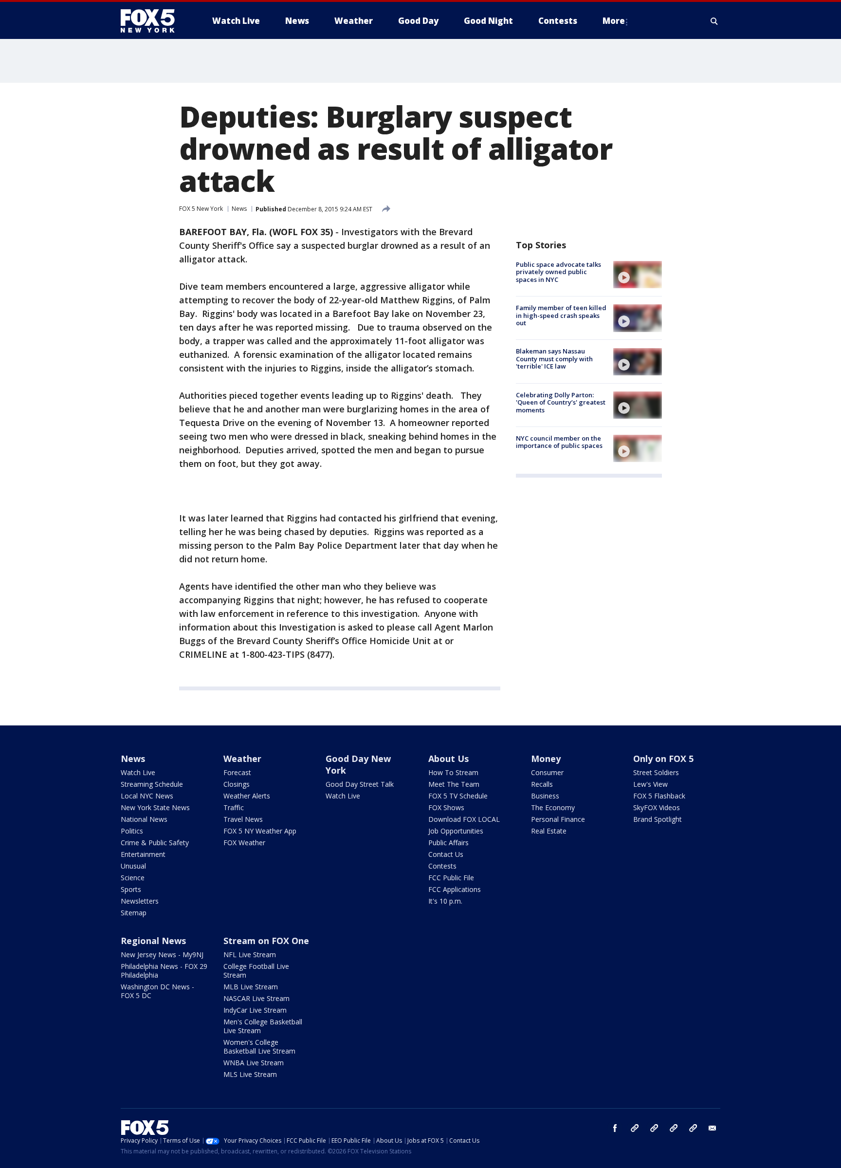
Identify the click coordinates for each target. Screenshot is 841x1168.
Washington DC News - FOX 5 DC (157, 991)
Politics (132, 830)
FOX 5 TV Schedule (458, 795)
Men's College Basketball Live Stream (262, 1026)
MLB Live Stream (250, 986)
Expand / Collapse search (714, 21)
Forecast (237, 772)
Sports (131, 889)
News (239, 208)
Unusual (133, 866)
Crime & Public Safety (155, 842)
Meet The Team (453, 784)
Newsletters (140, 901)
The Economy (553, 807)
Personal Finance (558, 819)
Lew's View (650, 784)
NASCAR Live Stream (256, 998)
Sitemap (133, 912)
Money (546, 758)
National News (144, 819)
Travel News (243, 819)
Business (545, 795)
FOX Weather (244, 842)
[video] (637, 274)
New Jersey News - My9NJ (162, 954)
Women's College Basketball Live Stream (259, 1047)
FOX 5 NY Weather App (259, 830)
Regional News (153, 940)
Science (133, 877)
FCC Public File (451, 877)
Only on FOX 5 (663, 758)
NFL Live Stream (249, 954)
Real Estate (549, 830)
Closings (236, 784)
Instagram (634, 1128)
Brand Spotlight (657, 819)
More (614, 20)
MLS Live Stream (250, 1074)
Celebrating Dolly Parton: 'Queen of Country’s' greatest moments (560, 402)
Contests (442, 866)
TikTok (654, 1128)
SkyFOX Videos (656, 807)
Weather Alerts (246, 795)
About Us (448, 758)
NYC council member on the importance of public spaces (559, 442)
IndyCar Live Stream (255, 1010)
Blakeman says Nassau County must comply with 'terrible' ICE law (554, 359)
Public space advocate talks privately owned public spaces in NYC (558, 272)
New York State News (155, 807)
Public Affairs (448, 842)
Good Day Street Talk (360, 784)
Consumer (547, 772)
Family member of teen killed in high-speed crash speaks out (561, 315)
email (712, 1128)
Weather (242, 758)
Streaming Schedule (152, 784)
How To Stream (453, 772)
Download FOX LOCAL (464, 819)
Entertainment (143, 854)
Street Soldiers (656, 772)
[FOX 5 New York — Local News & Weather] (153, 21)
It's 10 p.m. (445, 901)
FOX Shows (446, 807)
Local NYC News (147, 795)
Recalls (542, 784)
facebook (615, 1128)
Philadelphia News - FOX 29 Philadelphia (164, 971)
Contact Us (445, 854)
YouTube (673, 1128)
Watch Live (138, 772)
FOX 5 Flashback (659, 795)
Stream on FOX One (266, 940)
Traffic (233, 807)
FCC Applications (454, 889)
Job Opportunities (455, 830)
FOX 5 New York (201, 208)
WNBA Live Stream (253, 1062)
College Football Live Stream (256, 971)
